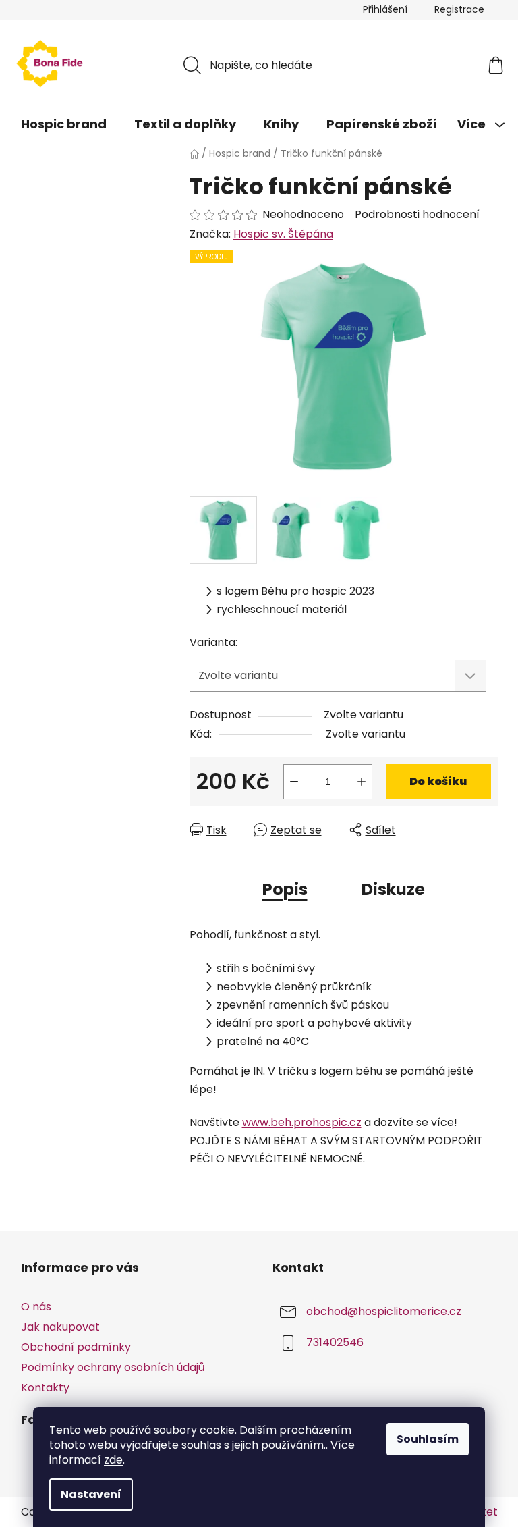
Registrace (459, 9)
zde (113, 1460)
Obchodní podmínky (76, 1347)
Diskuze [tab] (393, 889)
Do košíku (438, 781)
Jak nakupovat (60, 1327)
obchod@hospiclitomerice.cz (383, 1311)
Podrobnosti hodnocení (417, 214)
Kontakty (45, 1387)
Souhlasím (428, 1439)
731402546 (335, 1342)
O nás (36, 1306)
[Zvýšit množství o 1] (361, 782)
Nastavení (91, 1494)
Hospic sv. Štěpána (283, 234)
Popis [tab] (285, 889)
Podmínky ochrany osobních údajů (112, 1367)
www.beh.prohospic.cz (302, 1122)
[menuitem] (63, 124)
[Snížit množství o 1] (294, 782)
